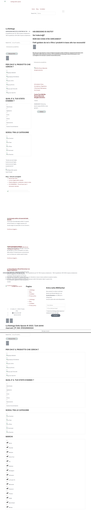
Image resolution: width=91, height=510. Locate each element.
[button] (63, 11)
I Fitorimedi (37, 88)
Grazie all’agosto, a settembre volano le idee (20, 182)
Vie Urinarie (37, 90)
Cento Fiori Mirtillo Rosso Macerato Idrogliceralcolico (40, 96)
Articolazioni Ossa (38, 84)
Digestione (43, 86)
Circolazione (37, 86)
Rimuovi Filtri (12, 53)
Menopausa (43, 88)
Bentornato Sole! (13, 178)
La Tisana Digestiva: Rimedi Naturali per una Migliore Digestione (18, 269)
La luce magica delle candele (16, 180)
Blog (30, 292)
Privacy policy (32, 296)
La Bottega (31, 290)
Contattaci (31, 294)
